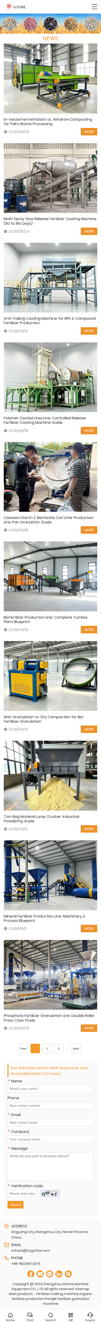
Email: (14, 1115)
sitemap (82, 1289)
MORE (89, 131)
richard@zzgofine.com (30, 1250)
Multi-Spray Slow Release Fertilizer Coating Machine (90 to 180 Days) (50, 221)
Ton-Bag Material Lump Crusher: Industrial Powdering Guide (41, 818)
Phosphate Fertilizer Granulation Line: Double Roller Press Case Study (49, 1017)
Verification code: (25, 1186)
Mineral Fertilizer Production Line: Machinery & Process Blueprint (44, 918)
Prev (23, 1049)
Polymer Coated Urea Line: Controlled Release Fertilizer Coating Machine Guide (45, 420)
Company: (19, 1132)
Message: (18, 1149)
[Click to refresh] (50, 1193)
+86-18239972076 (25, 1263)
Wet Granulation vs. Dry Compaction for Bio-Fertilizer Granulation (44, 719)
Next (76, 1049)
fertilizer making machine (57, 1293)
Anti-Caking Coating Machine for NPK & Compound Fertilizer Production (50, 320)
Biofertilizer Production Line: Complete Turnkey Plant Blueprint (46, 619)
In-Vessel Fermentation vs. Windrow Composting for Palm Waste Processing (48, 121)
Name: (15, 1081)
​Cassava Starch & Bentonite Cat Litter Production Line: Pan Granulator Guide (49, 519)
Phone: (14, 1098)
